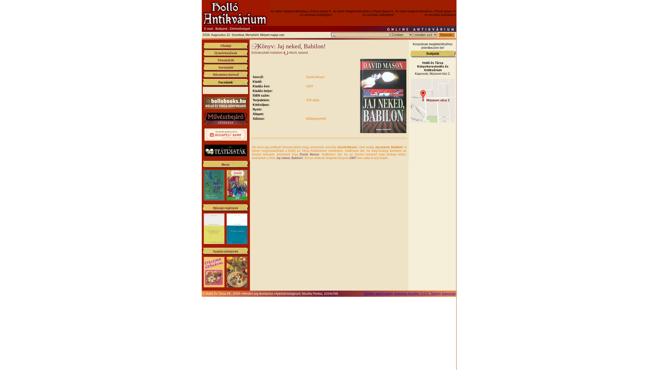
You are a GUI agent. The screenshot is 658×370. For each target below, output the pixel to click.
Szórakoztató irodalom (266, 52)
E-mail (208, 29)
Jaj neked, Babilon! (289, 158)
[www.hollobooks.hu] (225, 108)
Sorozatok (225, 67)
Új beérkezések (225, 53)
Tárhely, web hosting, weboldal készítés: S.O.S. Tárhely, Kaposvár (409, 293)
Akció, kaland (298, 52)
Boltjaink (221, 29)
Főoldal (226, 46)
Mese (226, 164)
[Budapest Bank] (225, 140)
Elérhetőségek (240, 29)
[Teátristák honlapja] (225, 155)
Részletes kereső (226, 75)
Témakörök (225, 60)
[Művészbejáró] (225, 123)
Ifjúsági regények (225, 208)
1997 (353, 158)
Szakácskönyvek (225, 251)
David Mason (309, 154)
